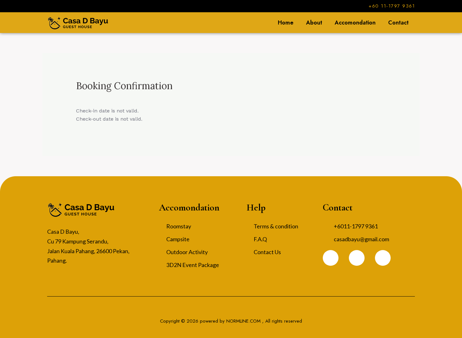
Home (286, 23)
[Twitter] (357, 258)
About (314, 23)
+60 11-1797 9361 (392, 6)
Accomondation (355, 23)
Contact (398, 23)
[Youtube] (383, 258)
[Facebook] (330, 258)
